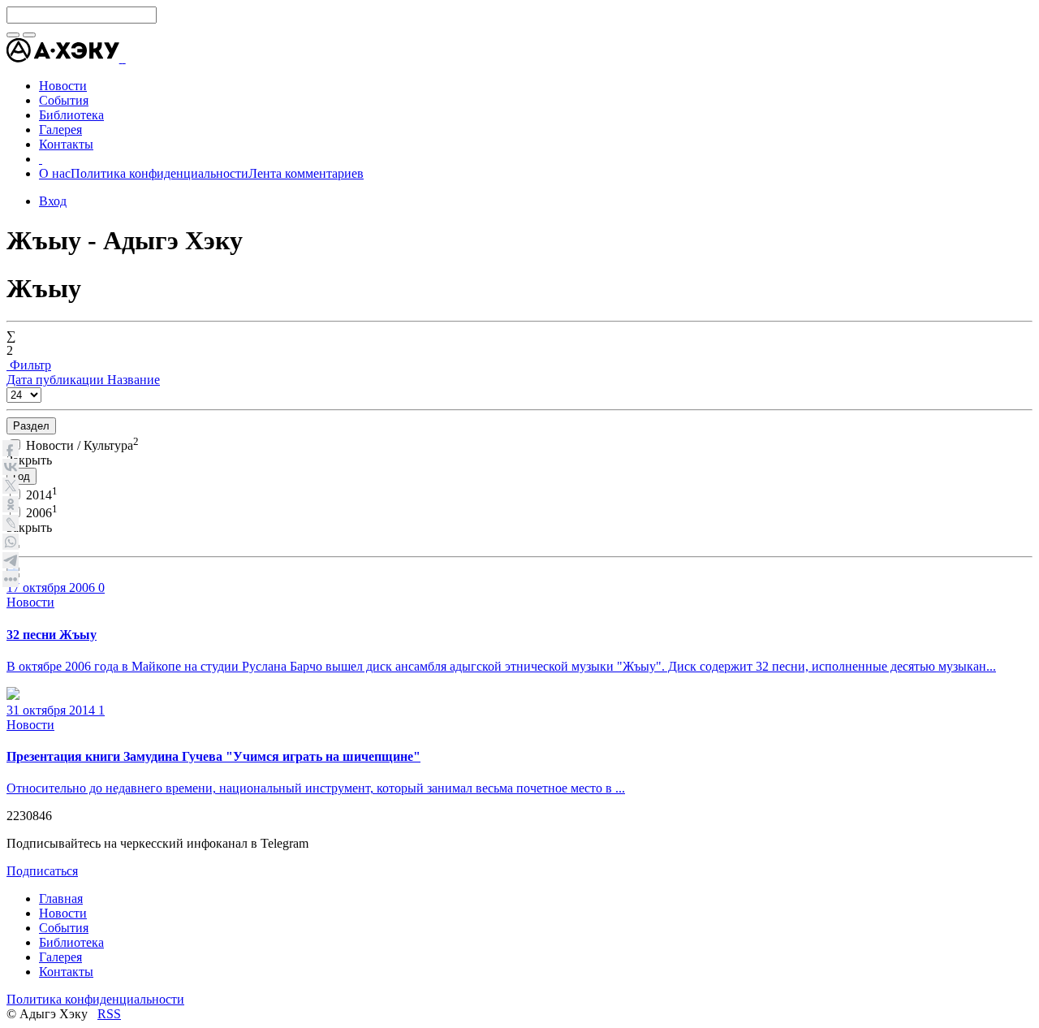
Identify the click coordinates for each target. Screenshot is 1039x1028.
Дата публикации (56, 380)
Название (133, 380)
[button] (124, 58)
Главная (61, 898)
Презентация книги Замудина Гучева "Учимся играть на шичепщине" (213, 756)
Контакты (66, 971)
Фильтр (28, 365)
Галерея (60, 957)
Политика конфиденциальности (159, 173)
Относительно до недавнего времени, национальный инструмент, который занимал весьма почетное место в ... (315, 788)
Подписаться (42, 871)
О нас (55, 173)
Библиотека (71, 942)
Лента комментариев (306, 173)
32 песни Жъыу (51, 634)
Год (21, 476)
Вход (53, 201)
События (63, 928)
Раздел (31, 426)
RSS (109, 1014)
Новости (30, 602)
